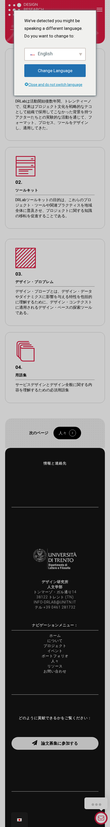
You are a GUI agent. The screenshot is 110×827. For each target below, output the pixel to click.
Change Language (55, 70)
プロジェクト (55, 646)
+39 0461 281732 (59, 607)
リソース (55, 666)
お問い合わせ (55, 671)
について (55, 641)
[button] (99, 9)
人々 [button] (63, 433)
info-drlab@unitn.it (55, 602)
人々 (55, 661)
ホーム (55, 636)
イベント (55, 651)
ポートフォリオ (55, 656)
